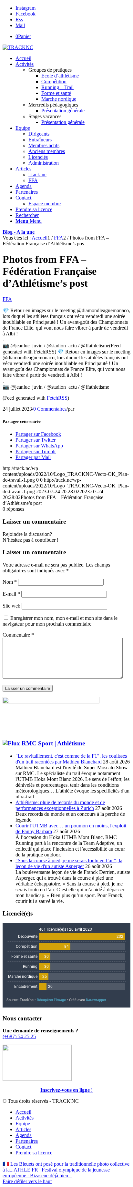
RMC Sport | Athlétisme (53, 743)
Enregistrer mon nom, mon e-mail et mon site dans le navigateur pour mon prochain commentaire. (60, 621)
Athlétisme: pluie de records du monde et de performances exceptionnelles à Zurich (60, 805)
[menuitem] (72, 58)
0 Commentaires (49, 409)
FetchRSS (57, 398)
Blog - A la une (19, 232)
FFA (7, 299)
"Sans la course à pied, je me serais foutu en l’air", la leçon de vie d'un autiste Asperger (68, 863)
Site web (11, 606)
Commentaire (18, 635)
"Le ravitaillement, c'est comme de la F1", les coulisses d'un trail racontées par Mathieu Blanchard (71, 758)
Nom (10, 582)
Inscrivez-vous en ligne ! (66, 1090)
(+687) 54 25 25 (19, 1036)
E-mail (11, 594)
